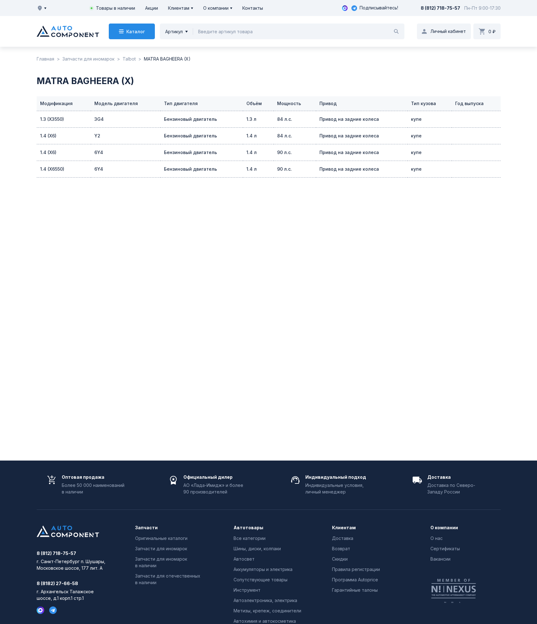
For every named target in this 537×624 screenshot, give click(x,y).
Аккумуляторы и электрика (263, 569)
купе (416, 119)
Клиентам (178, 8)
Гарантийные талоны (355, 590)
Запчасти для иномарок (161, 548)
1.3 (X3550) (52, 119)
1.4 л (251, 135)
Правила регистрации (356, 569)
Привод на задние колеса (349, 119)
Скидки (340, 559)
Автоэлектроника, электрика (265, 600)
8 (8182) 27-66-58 (57, 583)
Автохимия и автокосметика (265, 621)
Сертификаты (445, 548)
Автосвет (244, 559)
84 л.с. (284, 119)
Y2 (97, 135)
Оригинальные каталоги (161, 538)
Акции (151, 8)
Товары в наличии (115, 8)
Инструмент (247, 590)
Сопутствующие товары (260, 579)
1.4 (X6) (48, 135)
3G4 (99, 119)
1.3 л (251, 119)
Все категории (250, 538)
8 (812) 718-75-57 (440, 8)
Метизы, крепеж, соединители (267, 610)
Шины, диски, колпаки (257, 548)
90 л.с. (284, 152)
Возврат (341, 548)
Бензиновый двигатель (190, 119)
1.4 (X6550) (52, 169)
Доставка (342, 538)
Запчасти (146, 527)
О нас (436, 538)
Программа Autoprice (355, 579)
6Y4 (98, 152)
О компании (216, 8)
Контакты (252, 8)
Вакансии (440, 559)
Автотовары (248, 527)
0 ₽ (492, 31)
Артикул (174, 31)
